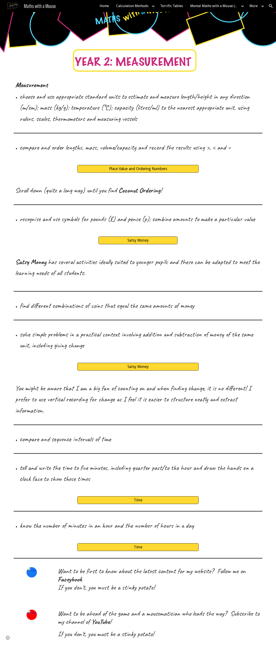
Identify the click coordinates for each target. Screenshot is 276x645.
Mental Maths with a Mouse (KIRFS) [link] (215, 6)
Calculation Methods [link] (132, 6)
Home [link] (104, 6)
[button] (271, 6)
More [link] (253, 6)
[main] (138, 102)
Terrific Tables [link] (171, 6)
